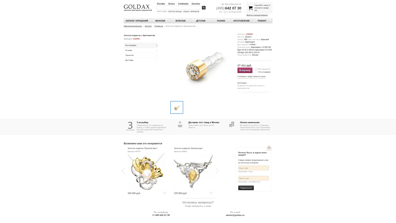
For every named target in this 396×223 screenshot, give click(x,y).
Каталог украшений (137, 21)
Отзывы (128, 50)
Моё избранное (232, 4)
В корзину (244, 70)
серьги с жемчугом (191, 11)
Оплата (171, 3)
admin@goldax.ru (235, 215)
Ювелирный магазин (133, 26)
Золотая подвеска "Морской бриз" (142, 148)
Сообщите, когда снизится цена (251, 76)
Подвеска (159, 26)
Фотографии (130, 45)
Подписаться (246, 187)
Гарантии (129, 55)
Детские (201, 21)
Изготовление (241, 21)
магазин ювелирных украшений (138, 10)
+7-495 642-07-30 (161, 215)
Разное (221, 21)
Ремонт (262, 21)
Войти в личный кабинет (257, 15)
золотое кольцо (175, 11)
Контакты (196, 3)
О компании (183, 3)
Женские (160, 21)
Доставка (161, 3)
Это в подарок (264, 72)
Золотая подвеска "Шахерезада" (188, 148)
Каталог (148, 26)
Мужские (181, 21)
